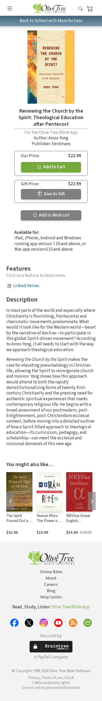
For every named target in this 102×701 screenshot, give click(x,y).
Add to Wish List (54, 215)
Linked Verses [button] (26, 286)
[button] (80, 9)
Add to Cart (53, 167)
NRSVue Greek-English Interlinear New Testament (79, 523)
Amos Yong (58, 138)
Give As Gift (54, 194)
